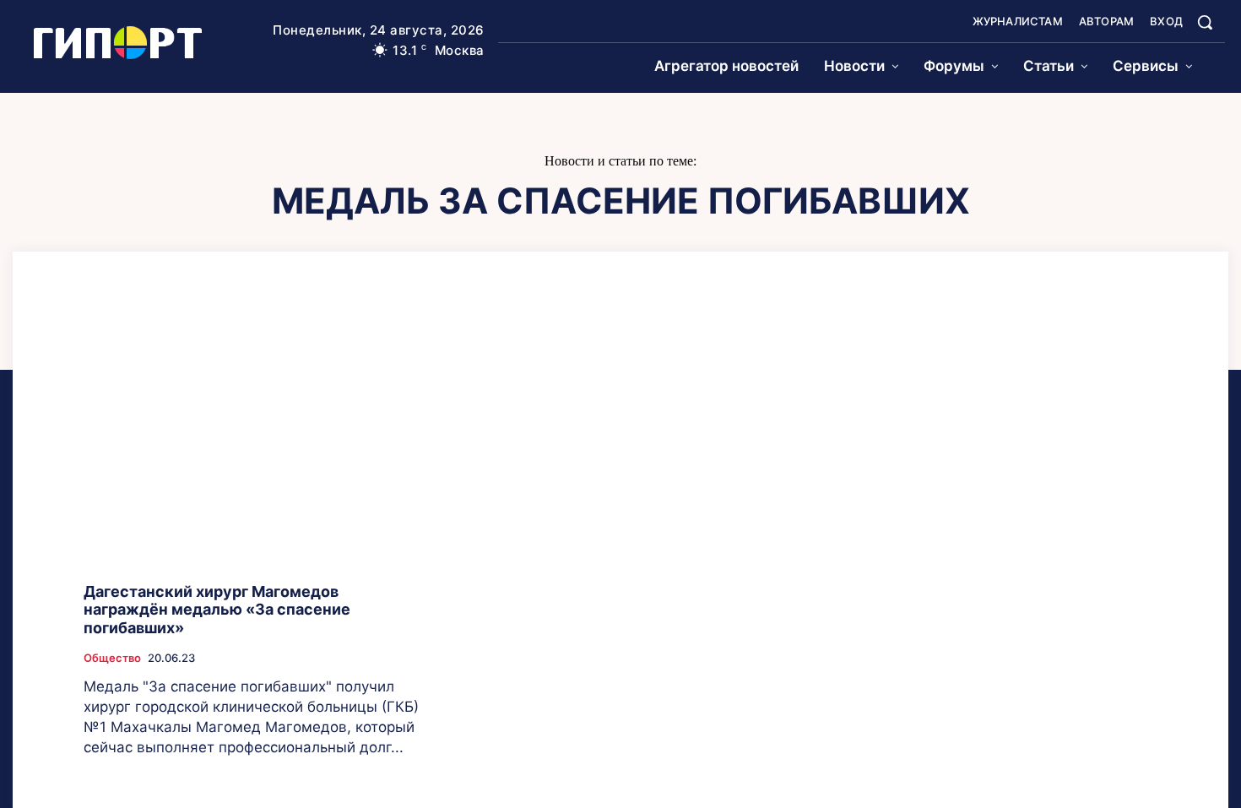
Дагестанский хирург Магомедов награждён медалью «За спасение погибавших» (217, 610)
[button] (1204, 22)
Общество (112, 658)
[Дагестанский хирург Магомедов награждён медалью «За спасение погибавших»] (254, 442)
